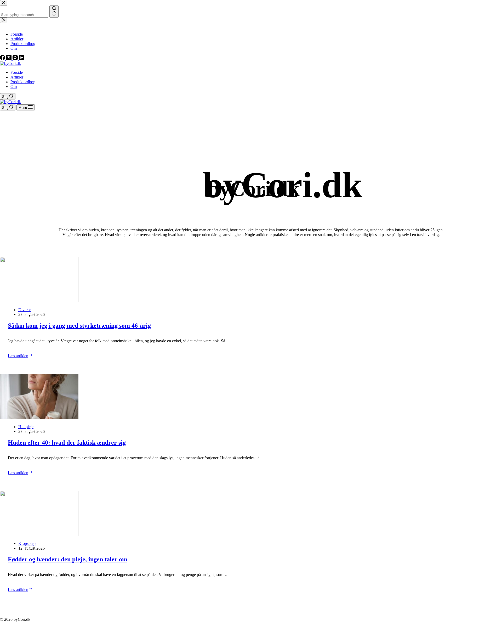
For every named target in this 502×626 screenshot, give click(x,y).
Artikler (16, 77)
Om (13, 86)
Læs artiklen (31, 355)
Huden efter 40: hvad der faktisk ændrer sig (67, 442)
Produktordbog (22, 82)
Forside (16, 72)
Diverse (24, 310)
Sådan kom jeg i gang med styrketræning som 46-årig (79, 325)
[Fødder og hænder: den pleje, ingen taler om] (251, 513)
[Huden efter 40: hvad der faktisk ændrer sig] (251, 396)
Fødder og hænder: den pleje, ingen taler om (67, 559)
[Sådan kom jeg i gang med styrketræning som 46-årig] (251, 279)
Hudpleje (25, 426)
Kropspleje (27, 543)
